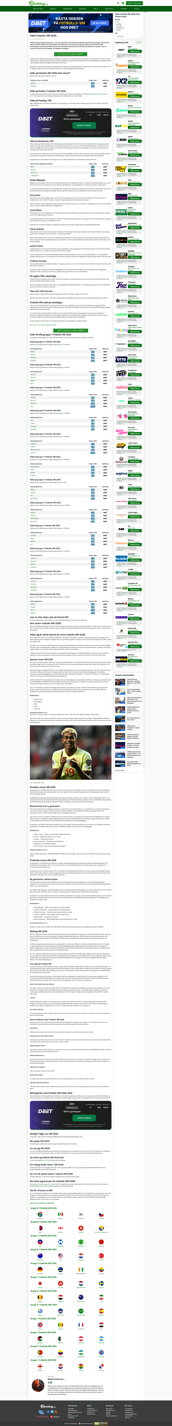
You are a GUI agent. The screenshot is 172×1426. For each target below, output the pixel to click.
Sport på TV (109, 9)
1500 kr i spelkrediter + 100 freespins (134, 124)
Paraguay (33, 426)
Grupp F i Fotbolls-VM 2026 (43, 1277)
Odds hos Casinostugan (134, 514)
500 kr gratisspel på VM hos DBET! (71, 330)
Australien (33, 429)
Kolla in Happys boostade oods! (134, 328)
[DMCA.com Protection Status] (101, 1423)
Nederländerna (34, 467)
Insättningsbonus (92, 1410)
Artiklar (118, 30)
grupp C (61, 390)
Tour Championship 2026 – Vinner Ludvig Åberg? (134, 691)
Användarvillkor (129, 1412)
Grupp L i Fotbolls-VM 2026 (43, 1360)
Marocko (33, 400)
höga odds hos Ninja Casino (133, 298)
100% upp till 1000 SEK (134, 400)
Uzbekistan (33, 590)
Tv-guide (119, 26)
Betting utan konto (73, 1416)
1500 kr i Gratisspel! (133, 94)
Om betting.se (129, 1408)
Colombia (33, 584)
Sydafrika (33, 360)
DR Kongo (33, 587)
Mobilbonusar (91, 1412)
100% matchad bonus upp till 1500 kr (133, 63)
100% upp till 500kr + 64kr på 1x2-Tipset (133, 79)
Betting (73, 44)
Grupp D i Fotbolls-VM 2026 (43, 1249)
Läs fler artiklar (119, 770)
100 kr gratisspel (132, 500)
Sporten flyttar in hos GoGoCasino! (133, 414)
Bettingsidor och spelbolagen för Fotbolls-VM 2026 (45, 1184)
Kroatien (33, 607)
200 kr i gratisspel (132, 196)
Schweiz (32, 374)
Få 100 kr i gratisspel (133, 616)
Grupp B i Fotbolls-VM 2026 (43, 1221)
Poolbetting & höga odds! (135, 644)
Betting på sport (110, 1410)
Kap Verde (33, 521)
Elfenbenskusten (35, 450)
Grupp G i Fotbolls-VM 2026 (43, 1291)
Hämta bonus (135, 51)
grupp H (61, 505)
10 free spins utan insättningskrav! (132, 357)
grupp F (61, 459)
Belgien (32, 489)
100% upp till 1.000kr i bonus (134, 167)
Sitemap (127, 1417)
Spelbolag (82, 9)
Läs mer (139, 42)
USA (31, 420)
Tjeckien (32, 354)
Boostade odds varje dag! (134, 445)
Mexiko (32, 351)
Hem (31, 12)
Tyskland (33, 444)
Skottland (33, 403)
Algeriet (32, 564)
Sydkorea (33, 357)
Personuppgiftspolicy (131, 1414)
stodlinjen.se (119, 55)
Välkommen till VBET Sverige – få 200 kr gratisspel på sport (133, 745)
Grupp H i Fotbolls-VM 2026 (43, 1304)
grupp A (61, 344)
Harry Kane (33, 173)
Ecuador (32, 447)
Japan (32, 469)
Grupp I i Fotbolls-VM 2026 (43, 1318)
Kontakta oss (128, 1410)
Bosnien (32, 380)
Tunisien (32, 475)
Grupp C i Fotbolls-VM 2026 (43, 1235)
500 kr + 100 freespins (134, 542)
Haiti (31, 406)
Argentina (33, 86)
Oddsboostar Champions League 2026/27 (133, 727)
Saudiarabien (34, 518)
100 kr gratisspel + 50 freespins (133, 556)
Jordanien (33, 567)
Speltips (52, 9)
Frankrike (33, 535)
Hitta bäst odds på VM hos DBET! (70, 54)
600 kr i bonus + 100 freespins (133, 269)
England (32, 604)
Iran (31, 495)
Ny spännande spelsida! (134, 386)
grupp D (61, 413)
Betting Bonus (67, 9)
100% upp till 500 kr (133, 138)
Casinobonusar (91, 1414)
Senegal (32, 541)
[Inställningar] (123, 3)
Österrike (33, 561)
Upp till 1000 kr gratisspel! (132, 210)
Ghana (32, 610)
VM (117, 22)
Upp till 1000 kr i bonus (134, 182)
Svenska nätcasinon (111, 1416)
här (121, 56)
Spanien (32, 83)
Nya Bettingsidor (72, 1410)
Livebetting (71, 1417)
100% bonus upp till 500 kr (134, 586)
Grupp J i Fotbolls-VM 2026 (43, 1332)
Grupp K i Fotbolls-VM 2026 (43, 1346)
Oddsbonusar (91, 1408)
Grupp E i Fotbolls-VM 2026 (43, 1263)
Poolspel (123, 9)
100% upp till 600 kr (133, 459)
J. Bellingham (34, 175)
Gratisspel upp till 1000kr (134, 225)
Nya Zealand (34, 498)
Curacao (33, 452)
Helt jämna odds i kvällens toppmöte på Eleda (134, 763)
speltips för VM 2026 (44, 1160)
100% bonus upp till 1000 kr (135, 108)
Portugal (33, 581)
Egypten (32, 492)
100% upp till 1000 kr (133, 239)
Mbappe (32, 170)
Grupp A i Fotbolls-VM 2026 (43, 1208)
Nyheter (108, 1414)
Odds (95, 9)
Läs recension (45, 131)
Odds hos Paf (131, 528)
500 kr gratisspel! (72, 119)
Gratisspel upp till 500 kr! (134, 472)
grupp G (61, 482)
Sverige (32, 472)
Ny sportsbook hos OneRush (133, 657)
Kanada (32, 377)
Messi (32, 167)
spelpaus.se (124, 55)
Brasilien (33, 397)
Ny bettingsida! (132, 284)
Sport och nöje (37, 9)
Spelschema (120, 28)
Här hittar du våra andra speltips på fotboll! (43, 325)
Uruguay (33, 515)
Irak (31, 544)
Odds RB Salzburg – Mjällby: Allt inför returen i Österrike (133, 736)
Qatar (32, 383)
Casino (136, 9)
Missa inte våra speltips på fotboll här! (42, 1203)
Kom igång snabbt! (133, 571)
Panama (33, 613)
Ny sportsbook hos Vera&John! (133, 430)
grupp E (61, 436)
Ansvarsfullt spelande (87, 1423)
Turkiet (32, 423)
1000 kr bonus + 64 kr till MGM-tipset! (134, 253)
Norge (32, 538)
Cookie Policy (128, 1416)
